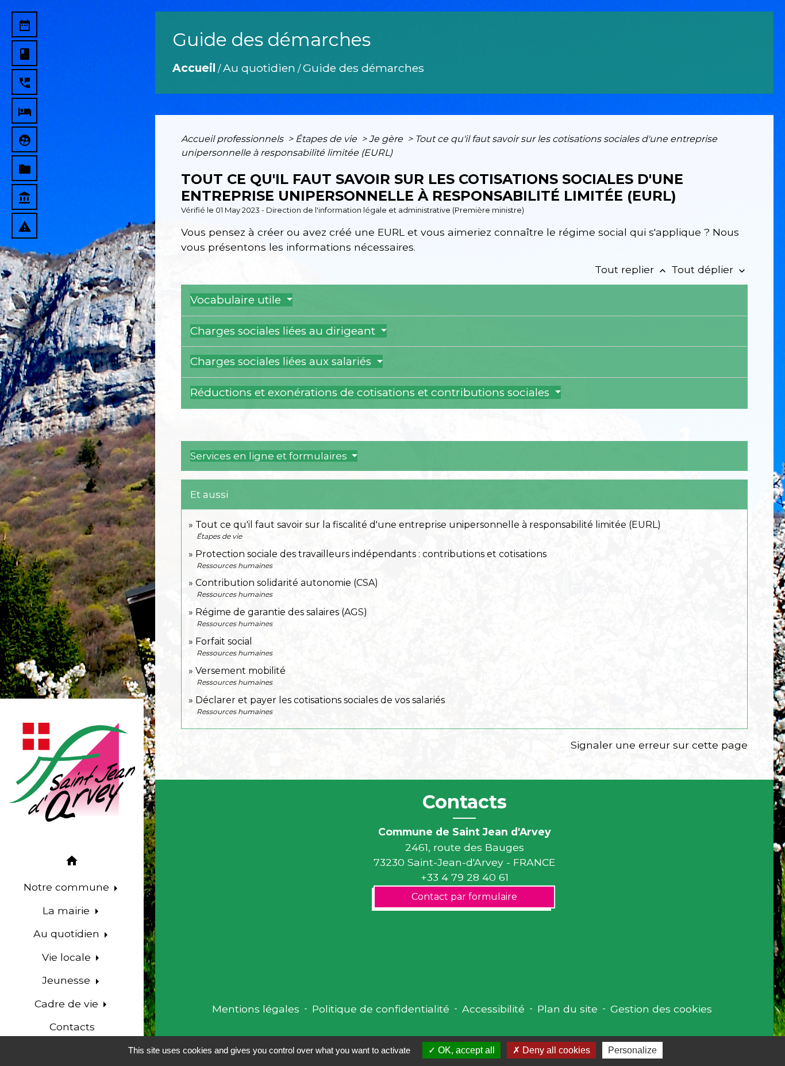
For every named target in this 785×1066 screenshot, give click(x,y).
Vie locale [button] (68, 957)
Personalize (632, 1050)
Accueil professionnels (233, 138)
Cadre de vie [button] (67, 1004)
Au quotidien (259, 68)
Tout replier (631, 269)
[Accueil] (72, 772)
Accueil (194, 68)
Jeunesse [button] (67, 980)
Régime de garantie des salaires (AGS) (281, 612)
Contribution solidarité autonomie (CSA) (286, 582)
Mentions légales (255, 1009)
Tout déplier (709, 269)
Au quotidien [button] (67, 933)
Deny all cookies (555, 1050)
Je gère (387, 138)
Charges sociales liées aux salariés (282, 361)
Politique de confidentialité (380, 1009)
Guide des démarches (363, 68)
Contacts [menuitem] (72, 1027)
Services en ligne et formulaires (269, 456)
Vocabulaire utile (237, 299)
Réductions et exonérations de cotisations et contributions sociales (371, 392)
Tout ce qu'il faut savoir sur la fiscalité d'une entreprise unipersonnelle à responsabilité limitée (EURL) (428, 524)
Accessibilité (493, 1009)
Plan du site (567, 1009)
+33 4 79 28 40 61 (465, 877)
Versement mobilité (240, 670)
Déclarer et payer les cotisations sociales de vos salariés (320, 700)
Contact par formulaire (464, 896)
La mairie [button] (68, 910)
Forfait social (223, 641)
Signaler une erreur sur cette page (659, 745)
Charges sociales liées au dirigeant (284, 331)
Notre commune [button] (68, 887)
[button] (72, 863)
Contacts (464, 802)
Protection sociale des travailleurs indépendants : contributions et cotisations (371, 554)
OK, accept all (465, 1050)
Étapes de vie (327, 138)
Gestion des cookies (661, 1009)
